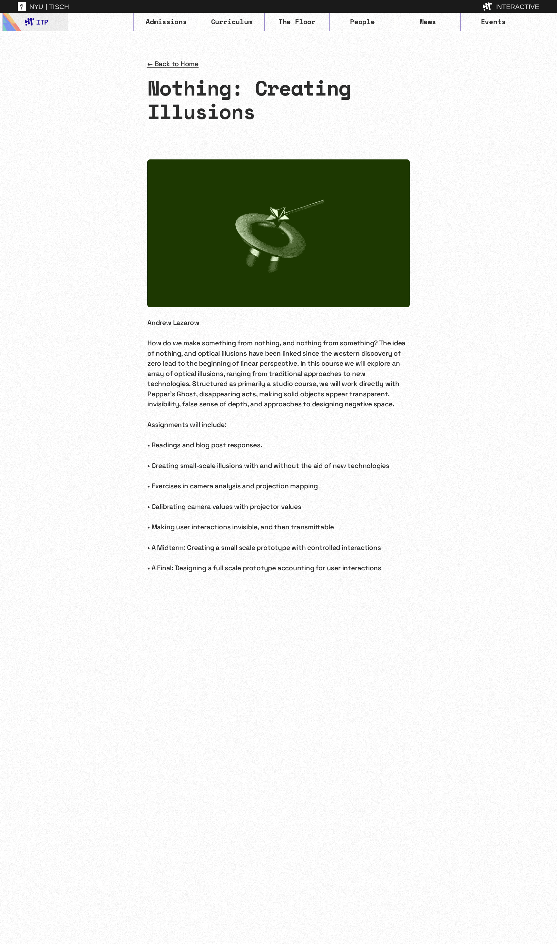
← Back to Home (173, 63)
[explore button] (488, 6)
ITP (42, 22)
